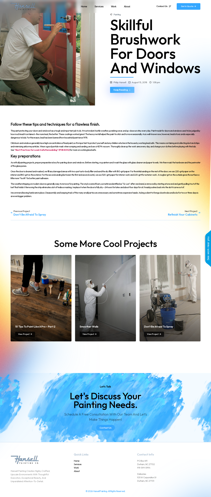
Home (84, 6)
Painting (117, 14)
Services (99, 6)
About (127, 6)
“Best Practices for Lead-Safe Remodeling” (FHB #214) (41, 149)
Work (113, 6)
